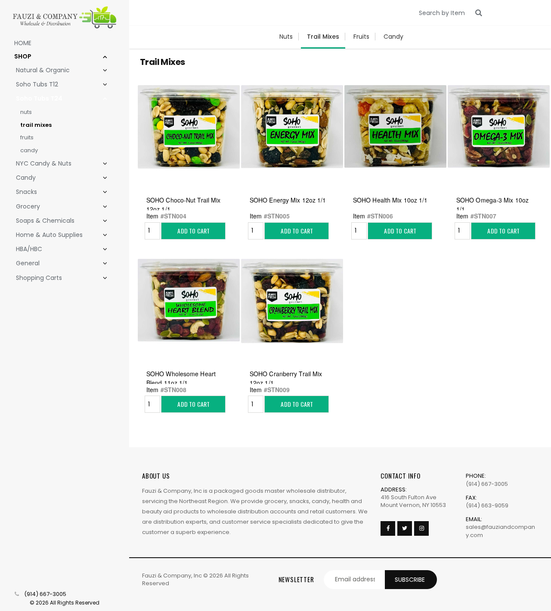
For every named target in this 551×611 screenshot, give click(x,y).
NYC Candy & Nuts (43, 163)
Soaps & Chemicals (45, 220)
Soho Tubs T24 (39, 98)
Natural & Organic (43, 70)
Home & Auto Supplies (49, 234)
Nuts (26, 112)
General (28, 263)
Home (22, 43)
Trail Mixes (36, 125)
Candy (29, 150)
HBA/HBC (29, 249)
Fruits (27, 137)
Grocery (28, 206)
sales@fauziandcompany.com (500, 531)
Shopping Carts (39, 277)
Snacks (26, 191)
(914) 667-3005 (45, 594)
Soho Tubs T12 (37, 84)
